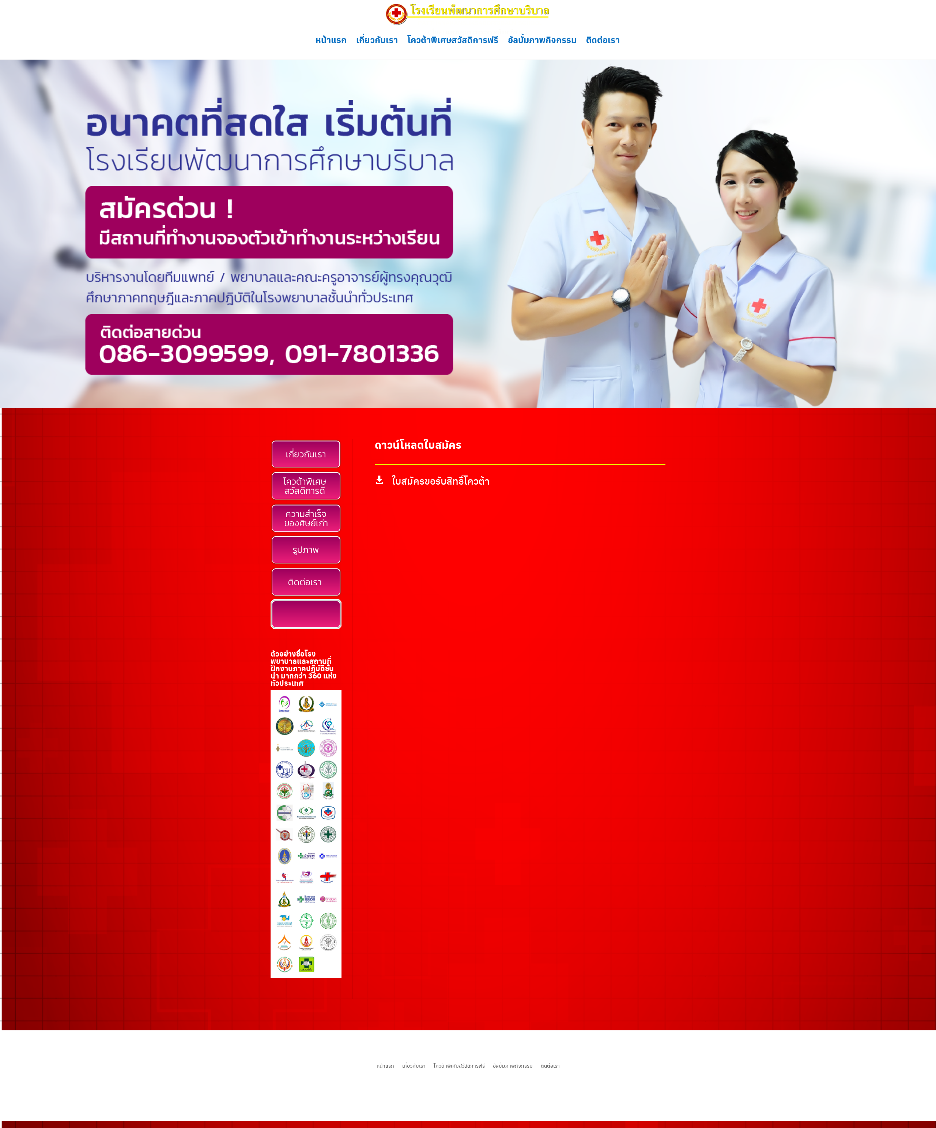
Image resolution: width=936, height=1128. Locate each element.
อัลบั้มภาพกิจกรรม (542, 41)
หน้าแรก (331, 41)
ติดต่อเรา (603, 41)
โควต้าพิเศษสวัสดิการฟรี (452, 41)
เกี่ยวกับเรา (377, 41)
